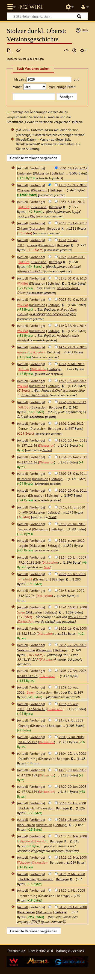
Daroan (46, 450)
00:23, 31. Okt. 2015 (73, 299)
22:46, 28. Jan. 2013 (72, 402)
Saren (47, 567)
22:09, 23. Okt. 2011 (73, 473)
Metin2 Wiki (31, 7)
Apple (54, 550)
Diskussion (41, 173)
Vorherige (37, 168)
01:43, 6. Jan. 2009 (71, 590)
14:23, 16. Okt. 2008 (73, 628)
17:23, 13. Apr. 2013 (72, 381)
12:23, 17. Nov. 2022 (73, 185)
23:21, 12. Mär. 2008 (73, 857)
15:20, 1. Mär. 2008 (72, 890)
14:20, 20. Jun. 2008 (72, 770)
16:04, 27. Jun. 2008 (72, 753)
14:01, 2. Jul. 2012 (71, 423)
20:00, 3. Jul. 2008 (71, 737)
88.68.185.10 (77, 617)
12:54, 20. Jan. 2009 (72, 557)
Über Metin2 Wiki (40, 950)
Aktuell (23, 185)
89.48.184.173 (27, 659)
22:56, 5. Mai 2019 (72, 201)
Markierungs (57, 86)
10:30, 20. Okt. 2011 (73, 490)
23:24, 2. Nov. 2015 (72, 257)
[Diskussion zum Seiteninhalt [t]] (18, 50)
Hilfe (85, 30)
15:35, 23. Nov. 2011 (73, 440)
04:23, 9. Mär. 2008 (72, 874)
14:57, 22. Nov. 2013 (73, 347)
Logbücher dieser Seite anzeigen (25, 58)
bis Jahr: (20, 79)
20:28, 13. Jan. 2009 (72, 574)
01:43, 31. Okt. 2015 (73, 278)
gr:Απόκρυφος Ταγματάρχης (52, 314)
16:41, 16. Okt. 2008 (73, 607)
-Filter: (62, 86)
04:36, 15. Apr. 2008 (72, 820)
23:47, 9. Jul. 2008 (71, 720)
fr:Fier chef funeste (34, 395)
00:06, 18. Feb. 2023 (73, 168)
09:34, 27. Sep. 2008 (72, 645)
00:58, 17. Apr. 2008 (72, 803)
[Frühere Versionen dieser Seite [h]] (74, 50)
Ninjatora (56, 374)
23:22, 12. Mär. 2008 (73, 836)
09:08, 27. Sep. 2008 (72, 670)
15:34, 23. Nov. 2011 (73, 457)
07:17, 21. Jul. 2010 (72, 507)
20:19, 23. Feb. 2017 (73, 223)
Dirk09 (52, 517)
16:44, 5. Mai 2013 (72, 364)
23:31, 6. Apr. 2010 (72, 540)
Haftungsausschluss (70, 950)
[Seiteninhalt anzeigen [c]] (9, 50)
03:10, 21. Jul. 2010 (72, 524)
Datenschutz (16, 950)
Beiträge (57, 173)
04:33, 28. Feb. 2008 (73, 907)
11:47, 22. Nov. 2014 (73, 325)
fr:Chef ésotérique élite (68, 390)
